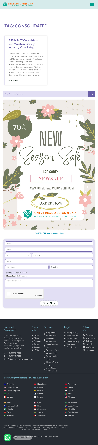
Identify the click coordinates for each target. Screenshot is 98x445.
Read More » (13, 81)
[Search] (91, 94)
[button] (7, 437)
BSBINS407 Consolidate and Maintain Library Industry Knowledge (23, 44)
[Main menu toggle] (92, 4)
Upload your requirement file (16, 272)
